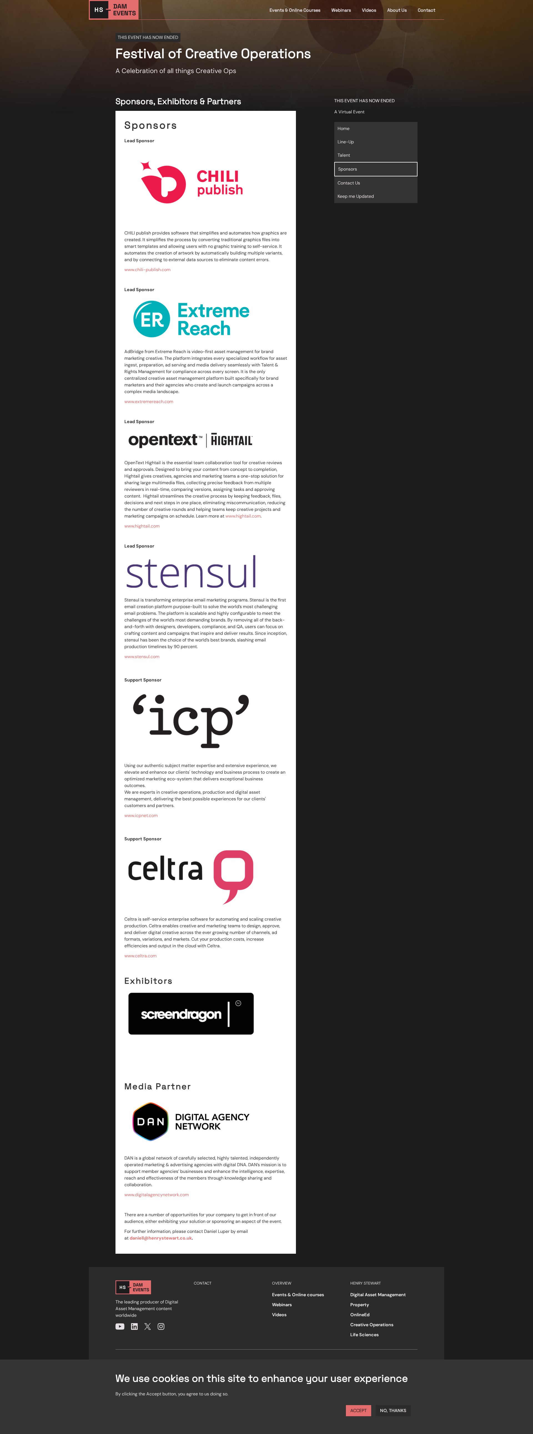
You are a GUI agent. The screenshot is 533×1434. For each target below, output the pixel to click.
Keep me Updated (356, 196)
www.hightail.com (243, 516)
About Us (397, 10)
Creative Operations (371, 1325)
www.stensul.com (141, 656)
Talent (344, 155)
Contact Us (349, 183)
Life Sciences (364, 1335)
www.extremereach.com (148, 401)
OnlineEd (359, 1315)
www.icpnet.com (141, 815)
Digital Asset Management (378, 1295)
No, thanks (393, 1410)
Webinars (341, 10)
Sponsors (347, 169)
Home (344, 128)
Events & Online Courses (295, 10)
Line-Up (346, 142)
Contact (426, 10)
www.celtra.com (140, 956)
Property (359, 1305)
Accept (358, 1410)
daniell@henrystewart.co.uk (161, 1238)
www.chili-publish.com (147, 270)
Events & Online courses (298, 1295)
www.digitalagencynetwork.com (156, 1195)
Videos (369, 10)
